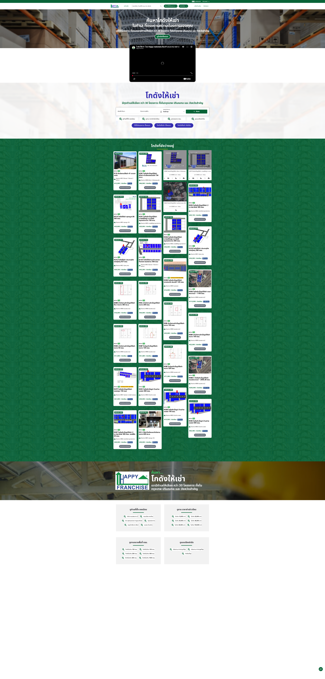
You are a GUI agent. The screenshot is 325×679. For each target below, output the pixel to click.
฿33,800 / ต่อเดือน (120, 226)
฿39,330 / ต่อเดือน (120, 270)
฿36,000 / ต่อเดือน (170, 247)
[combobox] (174, 112)
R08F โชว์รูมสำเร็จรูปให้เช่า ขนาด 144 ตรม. (148, 347)
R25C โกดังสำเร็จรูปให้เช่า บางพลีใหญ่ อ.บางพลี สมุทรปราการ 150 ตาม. (148, 218)
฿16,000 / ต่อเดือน (170, 290)
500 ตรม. (205, 431)
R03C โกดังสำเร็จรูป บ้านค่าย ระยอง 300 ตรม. (149, 390)
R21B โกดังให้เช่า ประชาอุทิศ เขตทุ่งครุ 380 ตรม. (199, 249)
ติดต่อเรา (206, 6)
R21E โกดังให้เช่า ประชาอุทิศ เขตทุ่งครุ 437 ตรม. (124, 261)
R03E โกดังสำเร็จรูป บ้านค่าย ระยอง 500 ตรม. (199, 422)
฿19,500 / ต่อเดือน (170, 419)
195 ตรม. (180, 420)
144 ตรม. (155, 356)
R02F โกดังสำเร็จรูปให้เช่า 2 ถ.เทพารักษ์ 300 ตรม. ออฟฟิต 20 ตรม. (124, 434)
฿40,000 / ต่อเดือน (120, 442)
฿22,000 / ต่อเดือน (195, 344)
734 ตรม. (155, 183)
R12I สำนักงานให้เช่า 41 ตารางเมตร (124, 174)
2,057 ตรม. (206, 388)
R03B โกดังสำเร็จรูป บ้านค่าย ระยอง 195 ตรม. (174, 410)
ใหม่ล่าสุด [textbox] (166, 112)
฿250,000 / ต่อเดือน (195, 388)
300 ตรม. (205, 215)
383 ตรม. (130, 313)
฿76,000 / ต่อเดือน (120, 313)
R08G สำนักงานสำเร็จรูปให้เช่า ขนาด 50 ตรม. (124, 347)
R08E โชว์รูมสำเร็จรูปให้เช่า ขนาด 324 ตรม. (173, 367)
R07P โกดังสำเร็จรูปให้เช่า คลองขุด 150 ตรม (123, 390)
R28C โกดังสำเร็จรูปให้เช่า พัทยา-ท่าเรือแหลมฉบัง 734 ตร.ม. (148, 175)
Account (205, 1)
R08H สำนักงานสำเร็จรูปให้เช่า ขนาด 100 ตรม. (199, 335)
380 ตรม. (205, 258)
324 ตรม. (180, 376)
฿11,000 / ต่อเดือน (120, 356)
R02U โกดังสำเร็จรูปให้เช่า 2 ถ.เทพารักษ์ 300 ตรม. (198, 206)
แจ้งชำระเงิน (197, 6)
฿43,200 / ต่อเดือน (145, 270)
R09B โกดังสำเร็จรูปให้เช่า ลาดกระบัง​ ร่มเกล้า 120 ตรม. (174, 281)
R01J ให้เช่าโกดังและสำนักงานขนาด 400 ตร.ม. (149, 433)
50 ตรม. (130, 356)
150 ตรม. (155, 227)
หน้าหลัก (126, 6)
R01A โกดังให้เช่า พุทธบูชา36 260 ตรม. (124, 217)
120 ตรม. (180, 290)
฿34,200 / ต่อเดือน (195, 258)
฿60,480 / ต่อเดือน (195, 431)
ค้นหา (198, 111)
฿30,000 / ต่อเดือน (145, 399)
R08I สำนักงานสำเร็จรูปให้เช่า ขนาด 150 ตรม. (174, 324)
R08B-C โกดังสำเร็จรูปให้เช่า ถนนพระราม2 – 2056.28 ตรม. (199, 379)
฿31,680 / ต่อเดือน (145, 356)
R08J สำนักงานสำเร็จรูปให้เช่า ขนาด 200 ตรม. (149, 304)
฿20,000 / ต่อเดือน (145, 226)
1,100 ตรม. (206, 301)
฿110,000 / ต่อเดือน (195, 301)
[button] (200, 219)
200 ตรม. (155, 313)
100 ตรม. (205, 345)
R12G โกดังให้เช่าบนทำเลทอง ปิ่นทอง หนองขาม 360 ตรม (149, 261)
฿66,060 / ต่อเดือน (145, 183)
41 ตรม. (130, 183)
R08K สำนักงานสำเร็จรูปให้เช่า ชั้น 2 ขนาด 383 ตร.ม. (124, 304)
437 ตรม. (130, 270)
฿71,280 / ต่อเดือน (170, 376)
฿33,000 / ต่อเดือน (170, 333)
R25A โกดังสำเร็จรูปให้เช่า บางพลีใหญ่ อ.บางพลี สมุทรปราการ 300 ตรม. (173, 239)
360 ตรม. (155, 270)
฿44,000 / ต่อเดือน (145, 313)
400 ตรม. (155, 442)
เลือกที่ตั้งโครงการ (170, 6)
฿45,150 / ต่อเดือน (195, 215)
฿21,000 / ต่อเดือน (120, 399)
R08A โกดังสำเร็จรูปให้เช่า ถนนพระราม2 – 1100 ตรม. (200, 292)
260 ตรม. (130, 227)
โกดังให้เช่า (183, 6)
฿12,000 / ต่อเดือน (120, 183)
